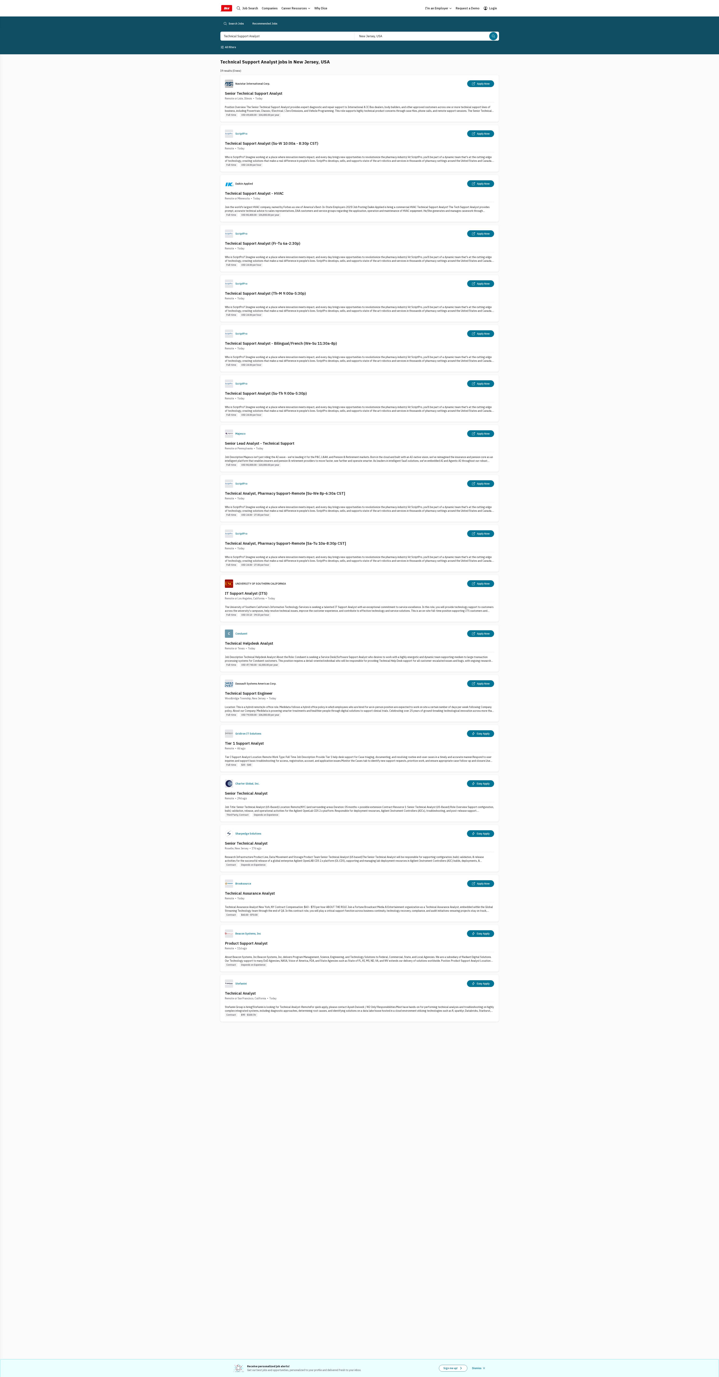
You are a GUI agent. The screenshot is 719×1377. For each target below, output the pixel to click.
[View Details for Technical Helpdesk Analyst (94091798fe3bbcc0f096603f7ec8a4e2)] (359, 648)
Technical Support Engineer (249, 693)
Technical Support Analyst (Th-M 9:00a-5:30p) (265, 293)
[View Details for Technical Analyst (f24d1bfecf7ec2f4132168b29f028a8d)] (359, 998)
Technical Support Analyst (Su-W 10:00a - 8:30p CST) (271, 143)
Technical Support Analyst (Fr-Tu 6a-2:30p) (262, 243)
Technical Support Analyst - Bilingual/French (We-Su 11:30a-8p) (281, 343)
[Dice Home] (226, 8)
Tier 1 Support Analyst (244, 743)
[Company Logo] (229, 134)
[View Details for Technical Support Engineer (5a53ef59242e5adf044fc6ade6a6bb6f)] (359, 698)
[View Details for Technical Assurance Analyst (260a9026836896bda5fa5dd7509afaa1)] (359, 898)
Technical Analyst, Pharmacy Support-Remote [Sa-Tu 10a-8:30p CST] (285, 543)
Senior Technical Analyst (246, 793)
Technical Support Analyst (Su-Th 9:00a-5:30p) (266, 393)
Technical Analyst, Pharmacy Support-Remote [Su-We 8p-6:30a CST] (285, 493)
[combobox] (283, 36)
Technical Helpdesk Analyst (249, 643)
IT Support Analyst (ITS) (246, 593)
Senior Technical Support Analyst (253, 93)
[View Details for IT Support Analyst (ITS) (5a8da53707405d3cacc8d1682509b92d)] (359, 598)
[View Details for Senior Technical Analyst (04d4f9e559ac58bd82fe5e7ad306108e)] (359, 848)
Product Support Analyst (246, 943)
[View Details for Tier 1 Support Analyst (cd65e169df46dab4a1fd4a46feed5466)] (359, 748)
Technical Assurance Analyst (250, 893)
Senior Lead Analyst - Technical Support (259, 443)
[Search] (493, 36)
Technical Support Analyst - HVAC (254, 193)
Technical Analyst (240, 993)
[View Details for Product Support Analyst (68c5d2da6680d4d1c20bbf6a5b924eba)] (359, 948)
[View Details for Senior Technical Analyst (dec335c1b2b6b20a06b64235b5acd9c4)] (359, 798)
